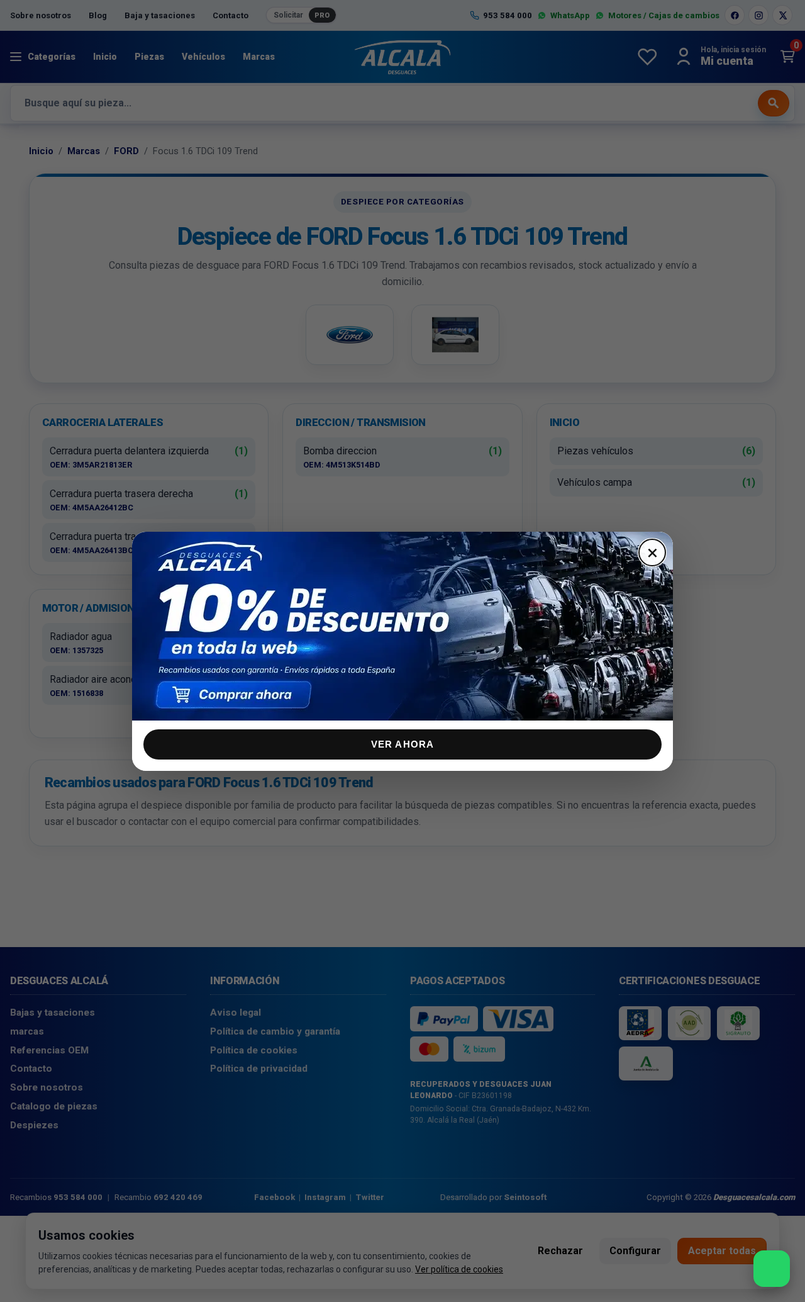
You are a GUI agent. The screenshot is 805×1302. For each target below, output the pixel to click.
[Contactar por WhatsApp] (771, 1268)
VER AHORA (403, 744)
